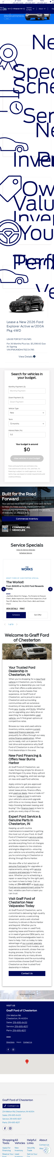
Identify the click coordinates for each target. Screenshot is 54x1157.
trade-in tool (23, 796)
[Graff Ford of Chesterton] (27, 994)
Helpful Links (31, 1142)
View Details (26, 356)
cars (16, 709)
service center (36, 837)
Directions (10, 1042)
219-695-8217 (21, 1026)
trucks (22, 709)
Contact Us (27, 973)
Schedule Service (25, 553)
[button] (27, 1061)
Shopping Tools (8, 1142)
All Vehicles (20, 1142)
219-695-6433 (20, 1022)
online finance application (21, 738)
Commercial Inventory (27, 519)
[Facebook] (8, 1050)
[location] (50, 2)
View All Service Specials (25, 550)
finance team (27, 808)
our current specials (32, 943)
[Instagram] (13, 1050)
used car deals (20, 793)
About (43, 1140)
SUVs (33, 709)
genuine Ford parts (18, 866)
